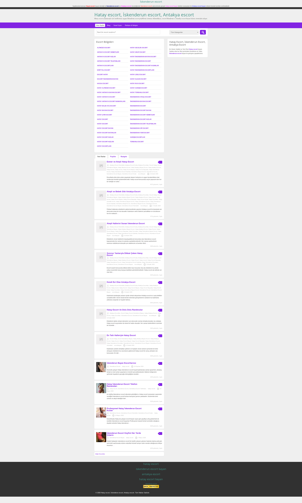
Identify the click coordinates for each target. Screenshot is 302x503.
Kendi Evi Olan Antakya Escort (121, 282)
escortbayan (141, 174)
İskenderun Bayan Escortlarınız (121, 363)
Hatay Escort (102, 119)
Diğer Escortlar (100, 454)
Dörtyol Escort (103, 70)
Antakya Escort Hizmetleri (108, 52)
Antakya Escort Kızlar (106, 56)
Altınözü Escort (103, 48)
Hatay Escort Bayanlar (106, 133)
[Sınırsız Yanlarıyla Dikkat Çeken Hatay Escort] (101, 262)
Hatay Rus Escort (137, 83)
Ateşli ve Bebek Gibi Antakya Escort (124, 191)
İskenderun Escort (138, 106)
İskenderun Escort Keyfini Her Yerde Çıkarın (124, 434)
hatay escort (125, 366)
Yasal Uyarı (117, 25)
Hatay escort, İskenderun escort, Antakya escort (144, 15)
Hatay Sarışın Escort (138, 88)
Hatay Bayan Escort (105, 110)
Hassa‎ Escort (102, 83)
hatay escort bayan (151, 479)
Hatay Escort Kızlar (105, 137)
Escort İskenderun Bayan (107, 79)
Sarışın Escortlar (137, 137)
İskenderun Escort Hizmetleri (142, 115)
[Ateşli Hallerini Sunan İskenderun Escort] (101, 232)
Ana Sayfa (100, 25)
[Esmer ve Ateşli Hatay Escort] (101, 170)
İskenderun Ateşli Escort (140, 97)
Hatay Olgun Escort (138, 79)
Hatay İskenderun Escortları (142, 70)
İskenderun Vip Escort (139, 128)
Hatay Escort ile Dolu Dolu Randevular (125, 310)
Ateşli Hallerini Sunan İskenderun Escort (126, 223)
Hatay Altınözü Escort (106, 88)
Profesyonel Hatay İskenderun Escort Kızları (124, 409)
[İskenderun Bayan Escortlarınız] (101, 371)
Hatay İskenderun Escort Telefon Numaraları (122, 385)
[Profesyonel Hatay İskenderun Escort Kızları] (101, 417)
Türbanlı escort (137, 142)
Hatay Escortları (104, 146)
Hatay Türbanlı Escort (139, 92)
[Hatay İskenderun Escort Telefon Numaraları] (101, 392)
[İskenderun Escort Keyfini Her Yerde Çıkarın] (101, 441)
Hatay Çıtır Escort (104, 115)
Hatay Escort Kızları (105, 142)
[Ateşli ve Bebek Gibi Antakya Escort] (101, 200)
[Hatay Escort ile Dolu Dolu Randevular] (101, 318)
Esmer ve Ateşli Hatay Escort (120, 162)
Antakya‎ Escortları (105, 65)
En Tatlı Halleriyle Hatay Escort (121, 335)
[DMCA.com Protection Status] (151, 488)
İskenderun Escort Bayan (140, 110)
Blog (108, 25)
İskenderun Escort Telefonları (143, 124)
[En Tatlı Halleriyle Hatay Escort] (101, 344)
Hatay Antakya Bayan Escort (108, 92)
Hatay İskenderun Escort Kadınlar (144, 65)
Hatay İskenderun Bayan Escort (143, 56)
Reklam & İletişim (131, 25)
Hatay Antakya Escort (106, 97)
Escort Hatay (102, 74)
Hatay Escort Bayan (105, 128)
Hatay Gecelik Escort (139, 48)
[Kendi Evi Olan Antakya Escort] (101, 290)
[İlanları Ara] (203, 32)
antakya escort (151, 474)
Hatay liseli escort (138, 74)
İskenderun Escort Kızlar (140, 119)
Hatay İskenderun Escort (140, 61)
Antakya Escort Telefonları (108, 61)
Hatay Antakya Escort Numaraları (111, 101)
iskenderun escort (151, 484)
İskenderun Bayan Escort (140, 101)
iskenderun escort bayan (151, 469)
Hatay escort (102, 124)
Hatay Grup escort (137, 52)
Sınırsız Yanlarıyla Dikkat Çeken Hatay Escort (125, 254)
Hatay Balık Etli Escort (106, 106)
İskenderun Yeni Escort (140, 133)
